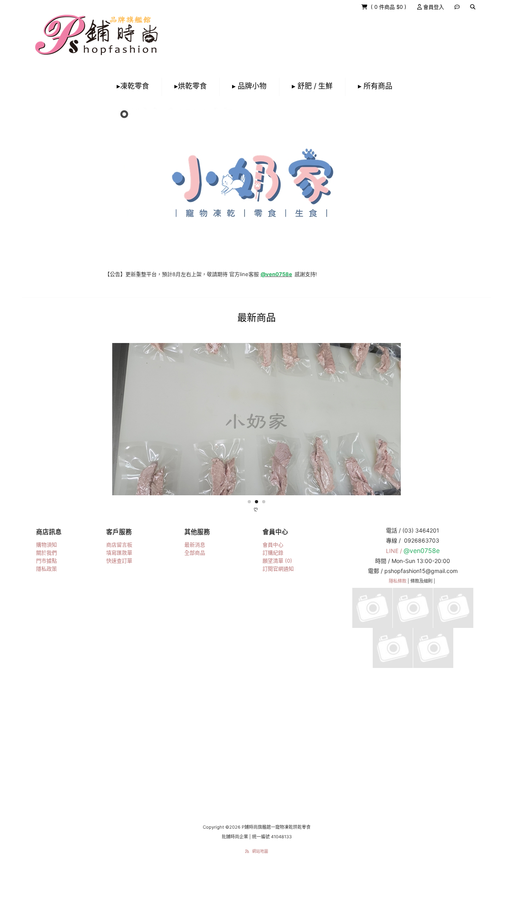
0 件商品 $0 (389, 7)
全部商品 (194, 552)
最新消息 (194, 544)
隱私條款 (397, 581)
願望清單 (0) (277, 560)
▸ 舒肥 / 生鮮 (312, 86)
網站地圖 (260, 851)
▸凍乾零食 (133, 86)
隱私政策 (46, 568)
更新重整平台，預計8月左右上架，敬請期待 (146, 274)
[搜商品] (472, 7)
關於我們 (46, 552)
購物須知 (46, 544)
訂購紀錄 (273, 552)
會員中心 (273, 544)
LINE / (395, 550)
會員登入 (433, 7)
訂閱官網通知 (278, 568)
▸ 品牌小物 (249, 86)
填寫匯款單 (119, 552)
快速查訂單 (119, 560)
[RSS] (247, 851)
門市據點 (46, 560)
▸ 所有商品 (375, 86)
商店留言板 (119, 544)
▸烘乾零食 (190, 86)
